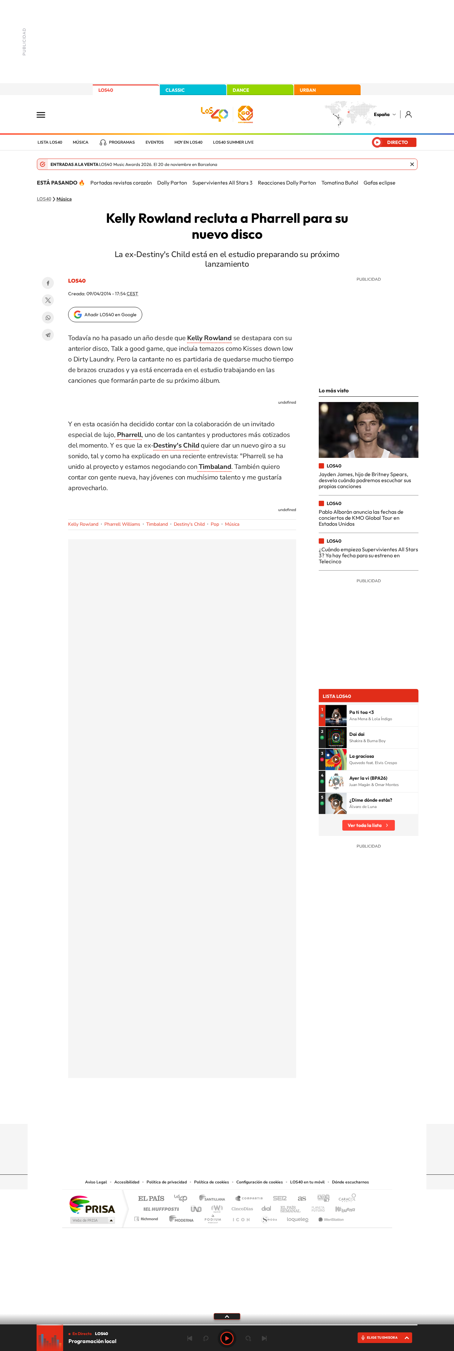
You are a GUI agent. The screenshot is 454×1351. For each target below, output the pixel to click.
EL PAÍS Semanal (291, 1207)
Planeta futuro (315, 1207)
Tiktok (200, 1111)
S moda (268, 1217)
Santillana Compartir (249, 1199)
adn (321, 1199)
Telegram (48, 335)
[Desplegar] (227, 1316)
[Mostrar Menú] (45, 114)
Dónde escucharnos (350, 1182)
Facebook (48, 283)
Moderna (179, 1217)
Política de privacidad (167, 1182)
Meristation (330, 1217)
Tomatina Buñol (339, 182)
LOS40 (105, 90)
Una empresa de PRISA (92, 1204)
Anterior (190, 1338)
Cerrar (412, 164)
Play (227, 1338)
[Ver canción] (336, 715)
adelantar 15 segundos (248, 1338)
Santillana (214, 1199)
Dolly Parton (172, 182)
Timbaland (157, 524)
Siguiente (264, 1338)
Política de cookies (211, 1182)
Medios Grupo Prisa (92, 1220)
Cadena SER (278, 1199)
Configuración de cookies (259, 1182)
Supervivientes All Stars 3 (222, 182)
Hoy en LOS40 (188, 142)
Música (80, 142)
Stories (267, 1111)
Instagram (187, 1111)
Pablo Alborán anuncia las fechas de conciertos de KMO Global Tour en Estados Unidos (361, 517)
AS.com (299, 1199)
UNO (196, 1207)
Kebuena (339, 1207)
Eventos (155, 142)
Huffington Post (160, 1207)
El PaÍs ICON (241, 1217)
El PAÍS (151, 1199)
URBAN (308, 90)
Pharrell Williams (122, 524)
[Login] (409, 114)
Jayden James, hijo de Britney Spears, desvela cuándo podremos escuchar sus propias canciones (365, 480)
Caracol (345, 1199)
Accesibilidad (126, 1182)
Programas (122, 142)
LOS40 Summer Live (233, 142)
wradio (215, 1207)
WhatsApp (48, 318)
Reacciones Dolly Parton (287, 182)
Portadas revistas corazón (121, 182)
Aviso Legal (96, 1182)
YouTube (213, 1111)
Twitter (48, 300)
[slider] (227, 1324)
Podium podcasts (212, 1217)
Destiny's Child (189, 524)
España (382, 114)
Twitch (253, 1111)
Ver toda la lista (365, 825)
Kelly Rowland (83, 524)
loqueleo (298, 1217)
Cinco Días (241, 1207)
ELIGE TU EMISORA (382, 1337)
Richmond (147, 1217)
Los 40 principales (182, 1199)
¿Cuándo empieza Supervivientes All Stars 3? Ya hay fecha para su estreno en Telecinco (368, 555)
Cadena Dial (266, 1207)
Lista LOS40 (50, 142)
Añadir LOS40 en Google (110, 315)
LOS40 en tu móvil (307, 1182)
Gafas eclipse (380, 182)
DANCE (241, 90)
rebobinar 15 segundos (206, 1338)
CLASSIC (175, 90)
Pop (215, 524)
